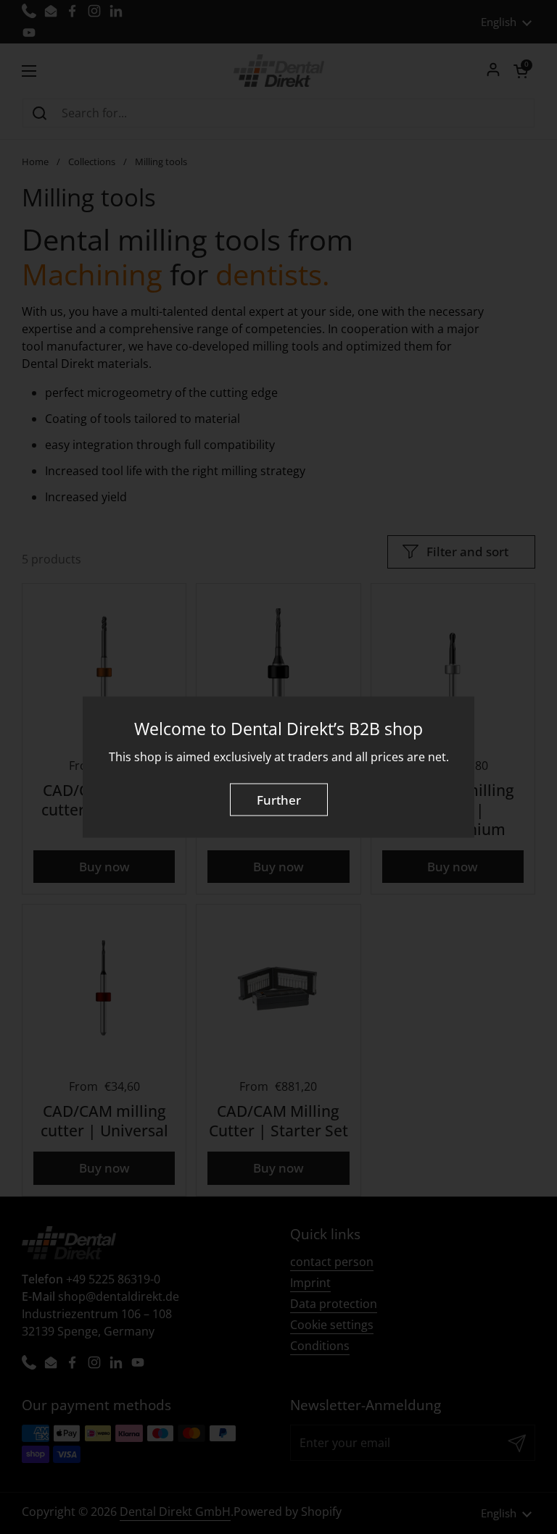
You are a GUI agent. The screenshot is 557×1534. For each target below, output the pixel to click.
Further (279, 799)
